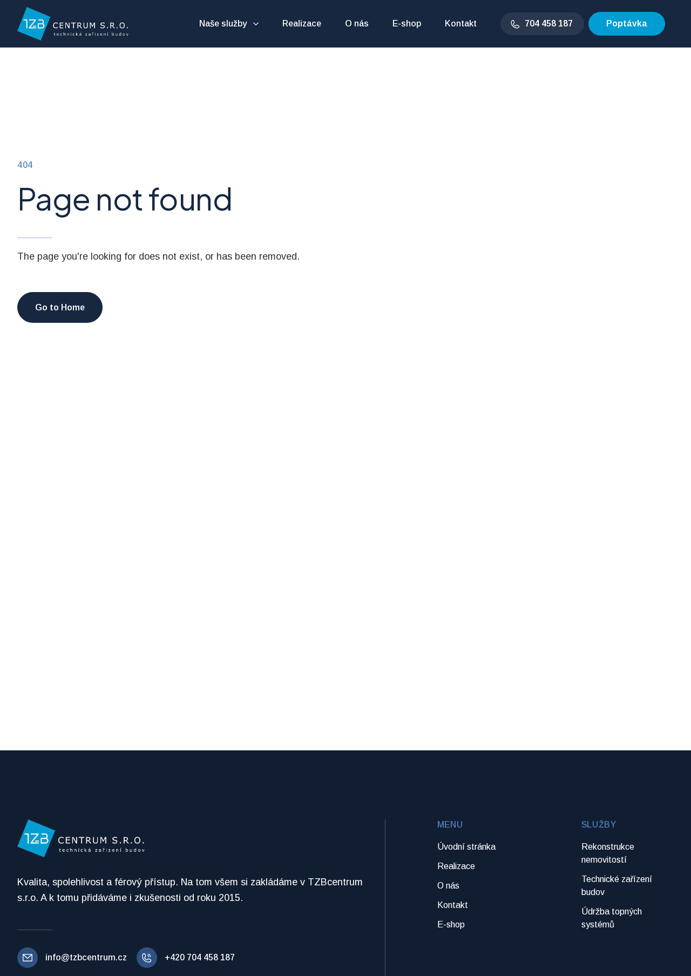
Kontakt (461, 23)
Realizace (301, 23)
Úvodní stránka (466, 846)
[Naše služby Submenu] (257, 24)
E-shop (406, 23)
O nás (357, 23)
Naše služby (223, 23)
